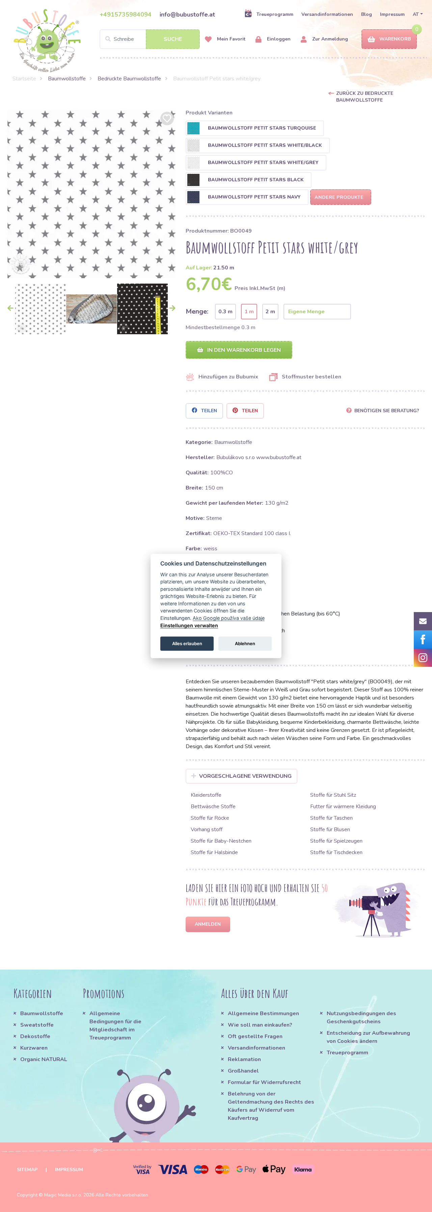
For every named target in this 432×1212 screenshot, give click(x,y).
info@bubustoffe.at (187, 14)
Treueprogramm (274, 14)
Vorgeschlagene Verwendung (245, 776)
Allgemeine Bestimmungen (263, 1013)
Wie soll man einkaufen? (260, 1025)
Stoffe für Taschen (331, 818)
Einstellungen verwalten (189, 625)
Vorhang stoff (206, 829)
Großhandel (243, 1071)
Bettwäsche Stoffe (213, 806)
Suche (173, 39)
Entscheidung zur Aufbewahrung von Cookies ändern (368, 1037)
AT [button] (416, 14)
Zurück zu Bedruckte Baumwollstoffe (364, 96)
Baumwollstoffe (67, 78)
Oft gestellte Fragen (255, 1036)
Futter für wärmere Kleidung (343, 806)
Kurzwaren (34, 1048)
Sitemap (27, 1169)
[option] (91, 194)
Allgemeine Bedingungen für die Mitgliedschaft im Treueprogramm (115, 1026)
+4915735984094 (126, 14)
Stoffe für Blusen (330, 829)
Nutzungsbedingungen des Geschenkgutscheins (361, 1017)
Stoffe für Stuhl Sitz (333, 795)
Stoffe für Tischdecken (336, 852)
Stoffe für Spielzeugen (336, 841)
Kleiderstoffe (206, 795)
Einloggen (278, 39)
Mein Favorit (230, 39)
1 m (249, 311)
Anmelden (208, 924)
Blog (366, 14)
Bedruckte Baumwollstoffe (129, 78)
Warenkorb (395, 39)
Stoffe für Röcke (210, 818)
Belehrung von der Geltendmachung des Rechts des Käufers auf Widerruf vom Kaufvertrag (271, 1106)
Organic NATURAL (43, 1059)
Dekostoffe (35, 1036)
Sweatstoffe (37, 1025)
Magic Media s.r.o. (63, 1195)
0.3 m (225, 311)
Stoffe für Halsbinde (214, 852)
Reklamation (244, 1059)
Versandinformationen (327, 14)
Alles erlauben (187, 643)
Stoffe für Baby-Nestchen (221, 841)
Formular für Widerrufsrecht (264, 1082)
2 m (270, 311)
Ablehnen (245, 643)
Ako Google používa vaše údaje (229, 618)
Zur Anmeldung (329, 39)
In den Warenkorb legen (243, 350)
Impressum (392, 14)
